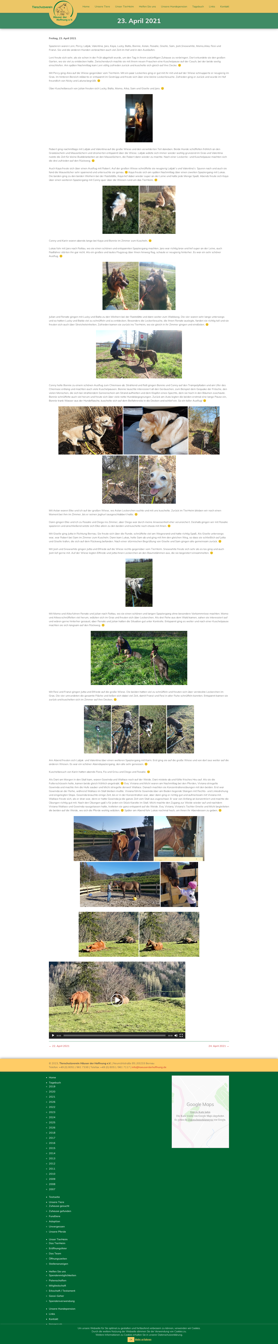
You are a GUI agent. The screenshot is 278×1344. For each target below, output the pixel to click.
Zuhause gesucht (59, 1205)
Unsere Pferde (57, 1231)
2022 (52, 1107)
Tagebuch (198, 6)
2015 (52, 1148)
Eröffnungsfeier (58, 1248)
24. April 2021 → (218, 1046)
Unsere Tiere (102, 6)
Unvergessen (57, 1226)
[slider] (115, 1035)
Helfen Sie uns (147, 6)
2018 (52, 1132)
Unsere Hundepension (174, 6)
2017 (52, 1137)
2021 (52, 1096)
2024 (52, 1117)
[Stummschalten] (176, 1035)
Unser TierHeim (124, 6)
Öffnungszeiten (58, 1258)
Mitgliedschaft (57, 1285)
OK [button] (131, 1339)
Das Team (55, 1253)
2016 (52, 1143)
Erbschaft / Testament (62, 1290)
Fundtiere (54, 1216)
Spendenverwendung (62, 1301)
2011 (52, 1168)
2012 (52, 1163)
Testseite (54, 1196)
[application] (117, 1000)
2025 (52, 1122)
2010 (52, 1173)
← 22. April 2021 (59, 1046)
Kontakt (224, 6)
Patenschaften (57, 1280)
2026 (52, 1101)
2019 (52, 1086)
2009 (52, 1178)
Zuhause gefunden (60, 1211)
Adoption (54, 1221)
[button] (117, 1000)
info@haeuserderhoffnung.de (149, 1067)
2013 (52, 1158)
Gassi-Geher (56, 1295)
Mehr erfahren (143, 1339)
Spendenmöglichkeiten (62, 1275)
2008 (52, 1184)
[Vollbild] (181, 1035)
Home (86, 6)
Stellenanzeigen (58, 1263)
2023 (52, 1112)
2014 (52, 1153)
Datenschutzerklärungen (200, 1119)
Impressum (55, 1324)
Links (212, 6)
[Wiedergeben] (53, 1035)
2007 (52, 1189)
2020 (52, 1091)
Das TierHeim (57, 1243)
